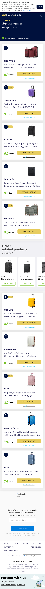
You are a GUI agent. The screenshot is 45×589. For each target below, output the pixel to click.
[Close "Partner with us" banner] (43, 576)
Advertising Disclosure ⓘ (12, 556)
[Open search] (41, 16)
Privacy (16, 544)
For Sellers (36, 547)
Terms (25, 544)
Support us (9, 547)
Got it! (40, 6)
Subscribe (22, 528)
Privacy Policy (27, 10)
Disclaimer (36, 544)
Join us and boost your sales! (13, 585)
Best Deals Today (11, 550)
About (6, 544)
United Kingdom (31, 556)
